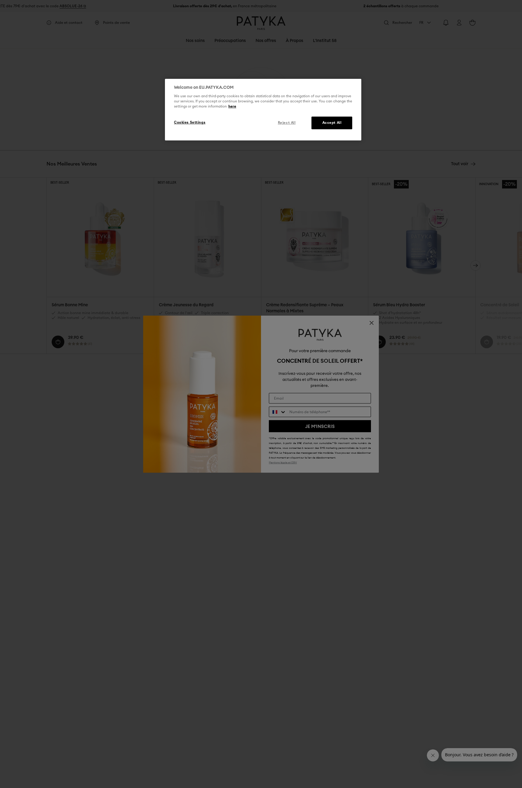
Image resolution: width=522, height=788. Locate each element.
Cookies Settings (189, 122)
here (232, 106)
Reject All (287, 123)
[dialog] (263, 109)
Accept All (332, 123)
